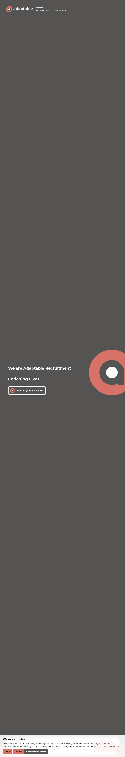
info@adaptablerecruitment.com (51, 10)
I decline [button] (18, 751)
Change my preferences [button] (36, 751)
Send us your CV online (29, 390)
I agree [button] (7, 751)
